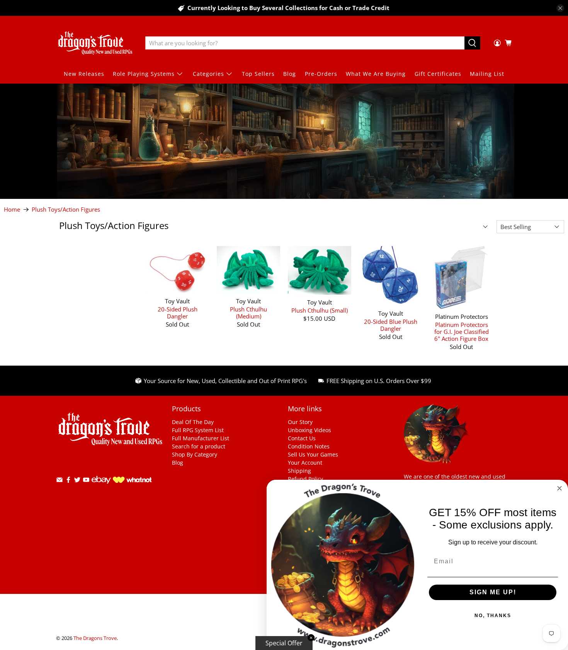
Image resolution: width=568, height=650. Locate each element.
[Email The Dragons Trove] (59, 481)
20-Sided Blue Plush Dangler (390, 325)
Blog (289, 73)
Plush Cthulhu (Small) (319, 310)
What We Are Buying (376, 73)
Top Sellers (258, 73)
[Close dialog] (559, 488)
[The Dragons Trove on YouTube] (86, 481)
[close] (560, 8)
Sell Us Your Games (313, 454)
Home (12, 209)
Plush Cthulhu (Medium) (248, 312)
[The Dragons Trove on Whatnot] (132, 480)
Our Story (300, 422)
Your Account (305, 462)
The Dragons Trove (95, 638)
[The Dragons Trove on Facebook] (68, 481)
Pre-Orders (321, 73)
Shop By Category (194, 454)
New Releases (84, 73)
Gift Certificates (438, 73)
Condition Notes (309, 446)
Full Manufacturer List (200, 438)
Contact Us (302, 438)
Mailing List (487, 73)
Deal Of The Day (193, 422)
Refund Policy (305, 478)
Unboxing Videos (309, 430)
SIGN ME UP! (492, 592)
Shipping (299, 470)
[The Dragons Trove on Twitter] (77, 481)
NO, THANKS (492, 615)
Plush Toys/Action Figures (66, 209)
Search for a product (198, 446)
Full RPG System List (198, 430)
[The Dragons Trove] (95, 43)
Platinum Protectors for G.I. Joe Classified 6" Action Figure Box (461, 331)
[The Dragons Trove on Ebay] (101, 487)
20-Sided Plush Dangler (177, 312)
